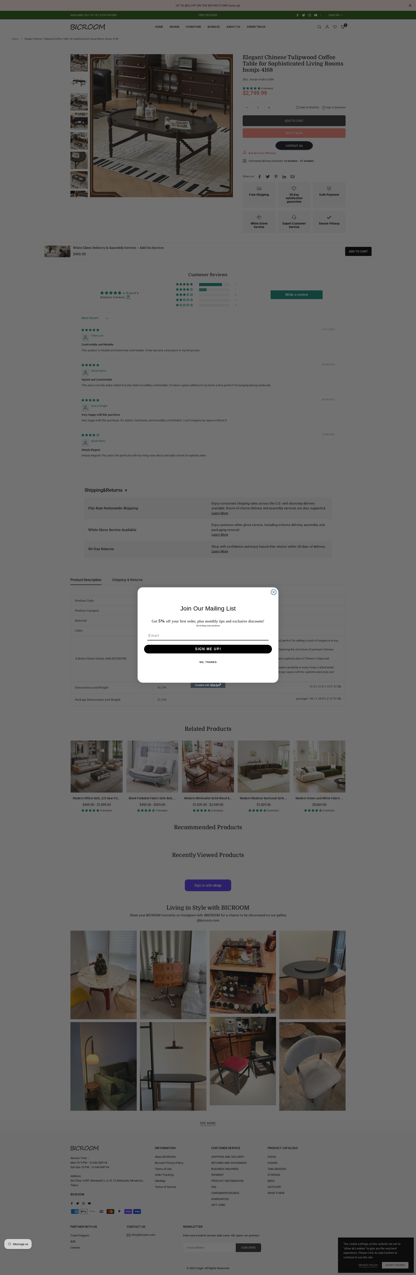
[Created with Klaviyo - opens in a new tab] (208, 685)
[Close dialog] (273, 592)
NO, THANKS (208, 662)
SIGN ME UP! (208, 649)
